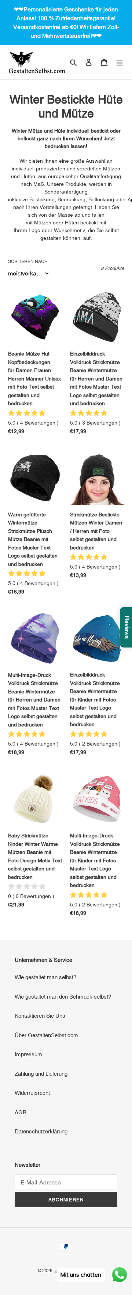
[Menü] (119, 62)
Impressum (28, 1054)
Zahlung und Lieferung (41, 1074)
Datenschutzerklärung (41, 1131)
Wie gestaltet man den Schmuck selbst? (63, 996)
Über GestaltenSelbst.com (46, 1035)
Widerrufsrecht (32, 1093)
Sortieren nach (28, 261)
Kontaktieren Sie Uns (40, 1016)
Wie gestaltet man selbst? (45, 977)
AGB (20, 1112)
